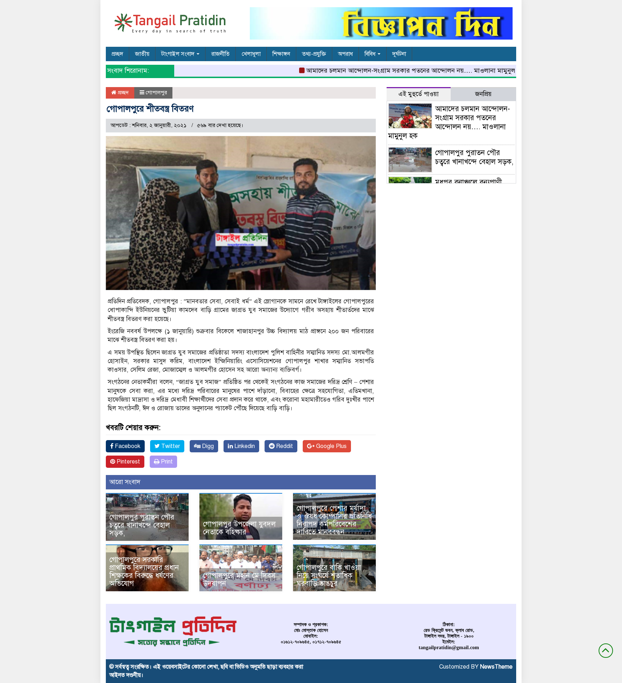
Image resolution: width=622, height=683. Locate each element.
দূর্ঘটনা (399, 54)
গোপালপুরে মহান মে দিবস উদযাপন (239, 579)
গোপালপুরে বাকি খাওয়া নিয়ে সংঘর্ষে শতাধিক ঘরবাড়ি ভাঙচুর (329, 575)
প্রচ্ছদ (117, 54)
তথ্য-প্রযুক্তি (314, 54)
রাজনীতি (220, 54)
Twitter (170, 446)
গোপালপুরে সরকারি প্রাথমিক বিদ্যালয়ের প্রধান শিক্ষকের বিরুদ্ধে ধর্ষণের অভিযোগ (144, 571)
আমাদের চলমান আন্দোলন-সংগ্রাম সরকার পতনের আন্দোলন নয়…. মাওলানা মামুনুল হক (400, 70)
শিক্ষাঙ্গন (281, 54)
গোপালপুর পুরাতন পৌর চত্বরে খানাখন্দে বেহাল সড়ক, (141, 525)
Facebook (126, 446)
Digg (207, 446)
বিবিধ (371, 54)
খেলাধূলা (251, 54)
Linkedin (244, 446)
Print (166, 461)
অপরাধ (345, 54)
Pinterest (127, 461)
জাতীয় (142, 54)
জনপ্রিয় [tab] (483, 94)
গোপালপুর (156, 92)
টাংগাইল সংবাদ (178, 54)
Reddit (284, 446)
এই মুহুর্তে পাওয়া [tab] (418, 94)
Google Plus (331, 446)
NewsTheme (496, 666)
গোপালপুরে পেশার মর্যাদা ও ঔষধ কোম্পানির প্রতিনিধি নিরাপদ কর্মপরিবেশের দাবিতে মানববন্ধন (334, 520)
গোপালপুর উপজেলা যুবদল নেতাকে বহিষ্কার (239, 528)
